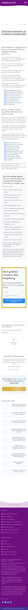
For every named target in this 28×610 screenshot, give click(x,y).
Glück (7, 330)
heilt (9, 2)
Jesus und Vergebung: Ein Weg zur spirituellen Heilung (18, 421)
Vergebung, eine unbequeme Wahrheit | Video (19, 471)
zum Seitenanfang (14, 504)
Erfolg (3, 330)
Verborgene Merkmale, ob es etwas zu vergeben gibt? (14, 32)
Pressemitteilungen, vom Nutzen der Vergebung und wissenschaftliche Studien (18, 439)
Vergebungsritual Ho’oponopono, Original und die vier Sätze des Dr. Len (19, 447)
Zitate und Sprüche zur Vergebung (18, 462)
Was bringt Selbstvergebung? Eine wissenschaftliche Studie (19, 405)
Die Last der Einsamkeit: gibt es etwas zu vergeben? (19, 413)
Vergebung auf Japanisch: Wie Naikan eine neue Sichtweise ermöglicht (19, 430)
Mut (20, 330)
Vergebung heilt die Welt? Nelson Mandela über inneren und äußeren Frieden (18, 455)
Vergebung (5, 332)
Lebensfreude (14, 330)
